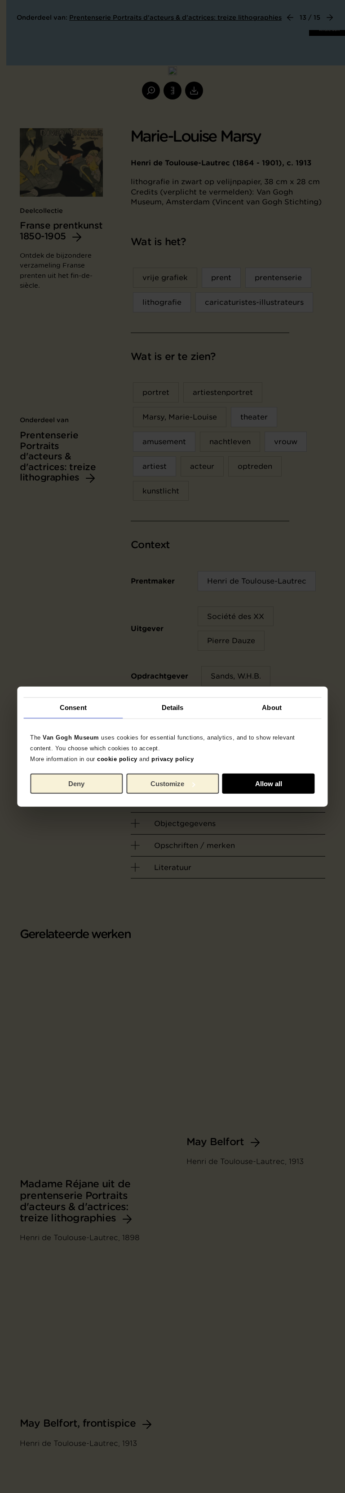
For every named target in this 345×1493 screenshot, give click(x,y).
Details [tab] (173, 707)
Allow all (268, 784)
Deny (76, 784)
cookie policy (117, 758)
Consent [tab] (73, 707)
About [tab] (272, 707)
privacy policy (172, 758)
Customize (167, 784)
